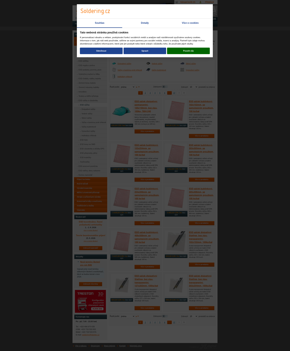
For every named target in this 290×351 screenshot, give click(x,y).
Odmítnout (101, 51)
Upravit (145, 51)
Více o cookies (190, 23)
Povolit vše (188, 51)
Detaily (145, 23)
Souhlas (99, 23)
